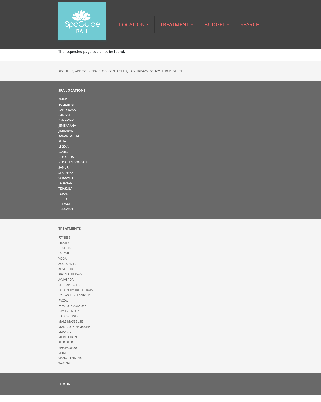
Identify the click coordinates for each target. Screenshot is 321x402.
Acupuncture (69, 264)
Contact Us (117, 71)
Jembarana (67, 125)
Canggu (64, 115)
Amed (62, 99)
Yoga (62, 258)
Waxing (64, 363)
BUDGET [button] (214, 24)
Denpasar (66, 120)
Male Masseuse (70, 321)
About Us (65, 71)
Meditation (67, 337)
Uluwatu (65, 204)
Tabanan (65, 183)
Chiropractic (69, 285)
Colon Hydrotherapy (75, 290)
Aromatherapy (70, 274)
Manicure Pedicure (74, 326)
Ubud (62, 199)
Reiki (62, 353)
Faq (132, 71)
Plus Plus (66, 342)
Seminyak (66, 173)
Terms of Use (172, 71)
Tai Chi (63, 253)
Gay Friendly (68, 311)
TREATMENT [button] (174, 24)
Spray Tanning (70, 358)
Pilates (64, 243)
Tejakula (65, 188)
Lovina (63, 152)
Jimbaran (65, 131)
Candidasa (67, 110)
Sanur (63, 167)
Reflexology (68, 347)
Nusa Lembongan (72, 162)
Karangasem (68, 136)
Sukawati (65, 178)
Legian (63, 146)
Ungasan (65, 209)
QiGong (64, 248)
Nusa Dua (66, 157)
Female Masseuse (72, 306)
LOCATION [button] (132, 24)
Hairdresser (68, 316)
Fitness (64, 237)
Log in (65, 384)
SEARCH (250, 24)
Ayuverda (66, 279)
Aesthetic (66, 269)
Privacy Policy (148, 71)
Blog (102, 71)
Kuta (62, 141)
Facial (63, 300)
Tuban (63, 194)
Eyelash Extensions (74, 295)
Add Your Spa (86, 71)
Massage (65, 332)
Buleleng (66, 104)
